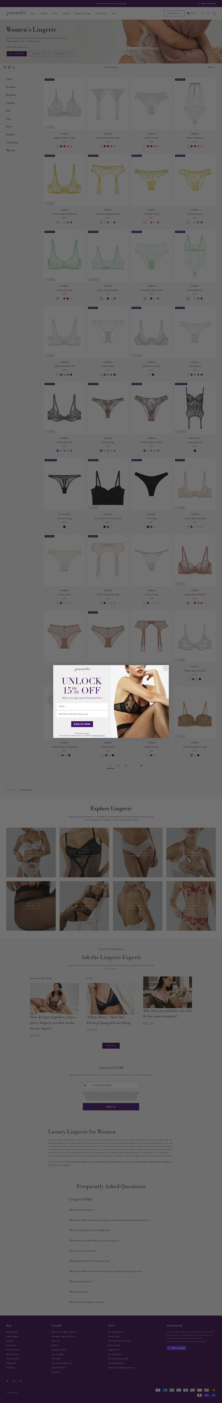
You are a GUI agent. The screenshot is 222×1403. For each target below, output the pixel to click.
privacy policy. (99, 735)
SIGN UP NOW (82, 724)
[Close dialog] (165, 668)
